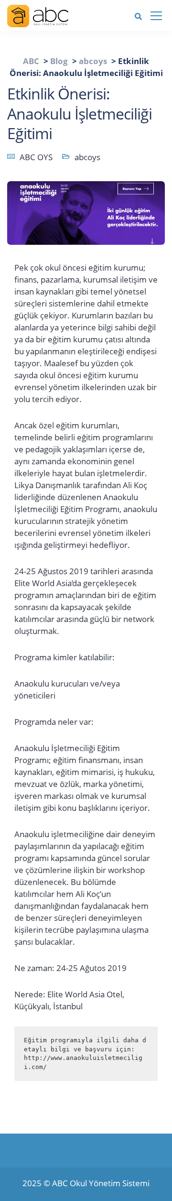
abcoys (87, 157)
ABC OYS (36, 157)
